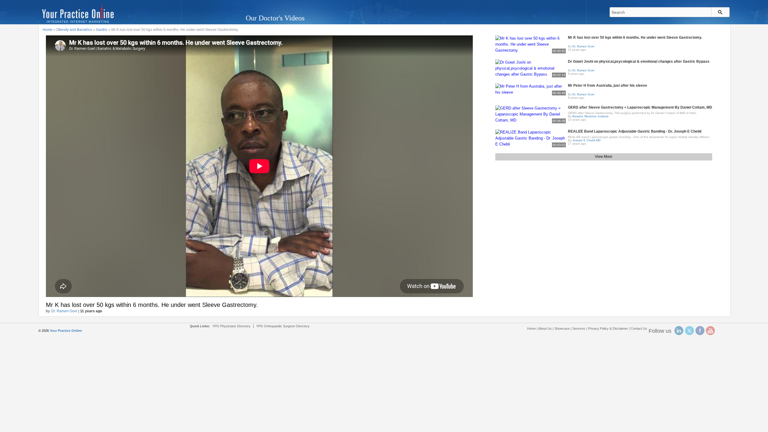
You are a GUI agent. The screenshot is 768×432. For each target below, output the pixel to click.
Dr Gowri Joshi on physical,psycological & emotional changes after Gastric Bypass (639, 61)
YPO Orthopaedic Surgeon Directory (283, 326)
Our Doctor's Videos (275, 18)
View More (603, 156)
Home (47, 30)
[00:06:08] (530, 114)
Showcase (562, 328)
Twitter (689, 330)
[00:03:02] (530, 138)
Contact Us (639, 328)
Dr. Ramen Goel (64, 311)
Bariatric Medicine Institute (590, 116)
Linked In (678, 330)
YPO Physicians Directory (231, 326)
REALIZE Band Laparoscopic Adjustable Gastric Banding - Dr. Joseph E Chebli (634, 131)
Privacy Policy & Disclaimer (608, 328)
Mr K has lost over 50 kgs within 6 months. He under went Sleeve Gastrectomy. (635, 37)
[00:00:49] (530, 89)
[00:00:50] (530, 44)
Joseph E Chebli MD (586, 140)
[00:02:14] (530, 68)
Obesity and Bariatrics (74, 30)
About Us (545, 328)
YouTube (710, 330)
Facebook (699, 330)
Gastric (101, 30)
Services (578, 328)
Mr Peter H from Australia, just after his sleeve (607, 85)
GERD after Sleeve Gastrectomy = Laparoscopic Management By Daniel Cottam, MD (640, 107)
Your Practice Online (66, 330)
